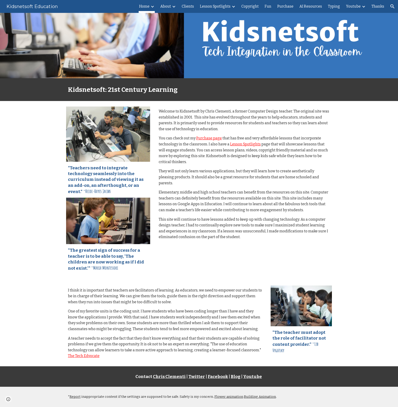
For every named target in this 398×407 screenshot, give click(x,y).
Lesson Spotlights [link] (215, 6)
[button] (392, 6)
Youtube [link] (353, 6)
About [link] (165, 6)
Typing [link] (334, 6)
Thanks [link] (378, 6)
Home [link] (144, 6)
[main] (199, 89)
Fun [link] (268, 6)
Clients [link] (188, 6)
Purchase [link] (285, 6)
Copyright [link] (250, 6)
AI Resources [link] (310, 6)
